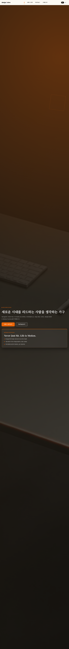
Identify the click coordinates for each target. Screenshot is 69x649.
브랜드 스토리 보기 (8, 324)
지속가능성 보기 (21, 324)
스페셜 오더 (45, 2)
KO (62, 2)
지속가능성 (37, 2)
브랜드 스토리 (30, 2)
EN (65, 2)
